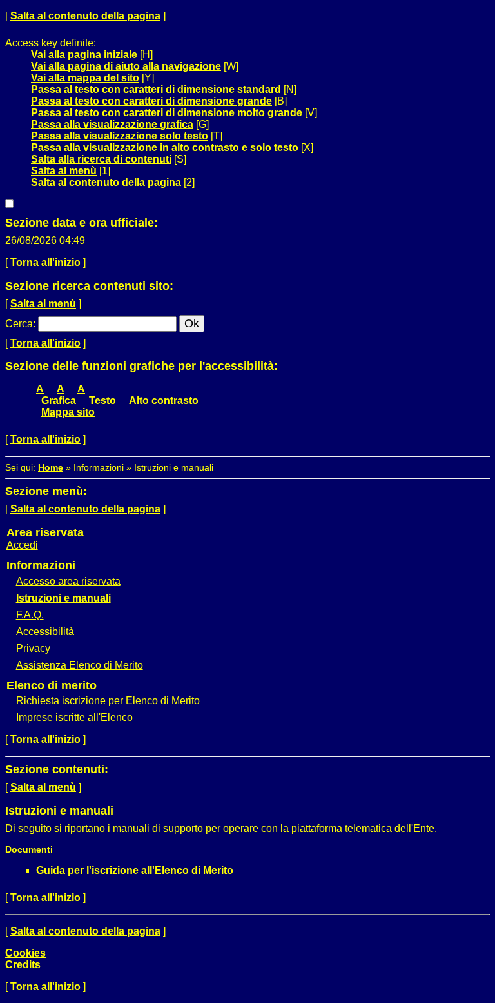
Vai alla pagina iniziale (84, 54)
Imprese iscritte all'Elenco (74, 717)
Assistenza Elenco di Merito (79, 665)
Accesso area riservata (68, 581)
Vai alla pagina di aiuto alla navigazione (126, 66)
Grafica (58, 400)
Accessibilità (45, 631)
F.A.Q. (30, 614)
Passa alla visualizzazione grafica (112, 124)
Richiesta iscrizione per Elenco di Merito (108, 700)
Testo (102, 400)
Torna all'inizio (45, 262)
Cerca (19, 323)
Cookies (25, 952)
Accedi (22, 545)
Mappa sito (68, 412)
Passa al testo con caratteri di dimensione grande (151, 101)
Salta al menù (64, 170)
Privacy (33, 648)
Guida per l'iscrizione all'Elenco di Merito (134, 870)
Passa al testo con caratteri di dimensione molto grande (166, 112)
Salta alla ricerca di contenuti (101, 159)
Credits (23, 964)
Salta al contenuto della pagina (85, 15)
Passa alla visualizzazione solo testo (119, 135)
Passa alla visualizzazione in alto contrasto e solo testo (164, 147)
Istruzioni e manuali (63, 598)
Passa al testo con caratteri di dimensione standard (156, 89)
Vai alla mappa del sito (85, 77)
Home (50, 467)
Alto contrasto (164, 400)
